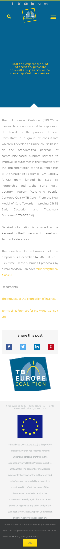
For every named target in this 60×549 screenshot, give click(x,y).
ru (39, 3)
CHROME (41, 408)
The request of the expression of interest (29, 298)
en (46, 3)
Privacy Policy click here (25, 536)
